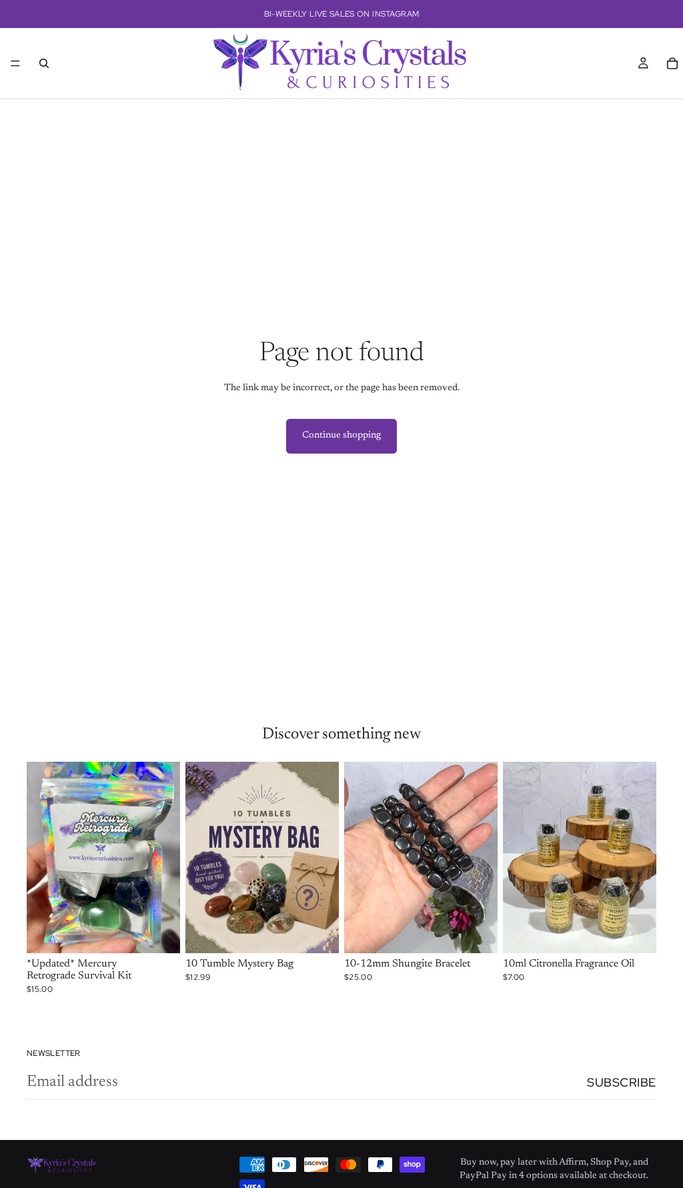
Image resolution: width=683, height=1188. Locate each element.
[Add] (159, 933)
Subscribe (621, 1082)
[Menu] (15, 63)
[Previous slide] (41, 857)
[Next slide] (165, 857)
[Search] (44, 63)
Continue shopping (341, 435)
